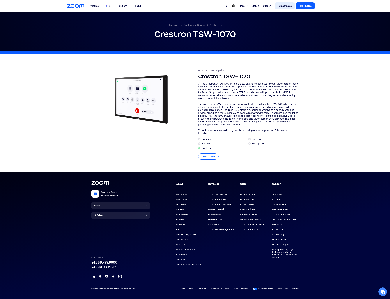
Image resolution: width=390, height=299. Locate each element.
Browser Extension (217, 209)
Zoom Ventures (183, 259)
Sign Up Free (305, 6)
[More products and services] (320, 6)
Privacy (191, 289)
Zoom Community (281, 214)
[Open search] (226, 6)
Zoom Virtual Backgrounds (221, 229)
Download (214, 183)
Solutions (122, 6)
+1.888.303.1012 (103, 267)
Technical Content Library (284, 219)
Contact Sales (285, 6)
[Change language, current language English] (233, 5)
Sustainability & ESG (186, 234)
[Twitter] (100, 276)
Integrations (182, 214)
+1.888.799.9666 (104, 262)
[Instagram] (120, 276)
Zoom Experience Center (252, 224)
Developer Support (281, 244)
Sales (243, 183)
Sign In (255, 6)
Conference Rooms (194, 25)
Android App (214, 224)
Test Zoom (277, 194)
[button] (382, 291)
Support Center (279, 204)
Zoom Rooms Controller (220, 204)
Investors (180, 224)
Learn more (210, 156)
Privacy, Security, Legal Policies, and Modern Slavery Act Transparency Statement (284, 253)
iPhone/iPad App (216, 219)
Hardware (173, 25)
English (97, 205)
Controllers (216, 25)
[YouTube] (106, 276)
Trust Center (203, 289)
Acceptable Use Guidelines (220, 289)
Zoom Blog (181, 194)
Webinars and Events (250, 219)
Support (267, 6)
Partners (180, 219)
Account (276, 199)
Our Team (181, 204)
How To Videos (279, 239)
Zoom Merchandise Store (188, 264)
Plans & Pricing (247, 209)
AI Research (182, 254)
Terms (183, 289)
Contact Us (277, 229)
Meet (242, 6)
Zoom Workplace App (218, 194)
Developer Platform (185, 249)
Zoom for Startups (249, 229)
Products (94, 6)
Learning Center (280, 209)
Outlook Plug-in (215, 214)
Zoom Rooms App (217, 199)
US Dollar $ (98, 215)
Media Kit (180, 244)
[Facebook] (113, 276)
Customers (181, 199)
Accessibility (278, 234)
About (179, 183)
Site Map (295, 289)
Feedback (277, 224)
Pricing (137, 6)
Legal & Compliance (241, 289)
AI (110, 6)
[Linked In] (93, 276)
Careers (180, 209)
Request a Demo (248, 214)
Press (179, 229)
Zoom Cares (182, 239)
